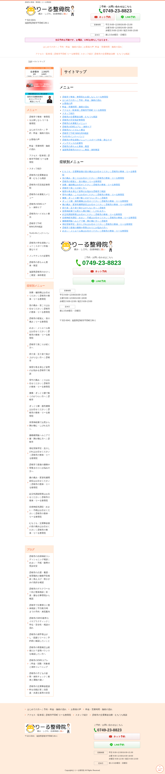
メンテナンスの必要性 (72, 143)
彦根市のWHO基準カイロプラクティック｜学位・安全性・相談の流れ (39, 623)
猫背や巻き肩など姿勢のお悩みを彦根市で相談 (84, 191)
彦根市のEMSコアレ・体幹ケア (77, 127)
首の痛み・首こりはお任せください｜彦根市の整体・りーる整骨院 (93, 178)
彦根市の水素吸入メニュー (74, 123)
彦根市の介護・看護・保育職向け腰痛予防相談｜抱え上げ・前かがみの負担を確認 (39, 577)
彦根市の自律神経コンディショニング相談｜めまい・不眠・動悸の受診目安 (39, 561)
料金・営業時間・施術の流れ (108, 47)
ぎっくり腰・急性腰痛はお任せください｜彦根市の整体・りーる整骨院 (95, 201)
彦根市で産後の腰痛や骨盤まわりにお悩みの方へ (85, 228)
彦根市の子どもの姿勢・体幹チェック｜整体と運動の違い (39, 676)
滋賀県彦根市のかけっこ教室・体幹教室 (80, 150)
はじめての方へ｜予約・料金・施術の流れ (62, 47)
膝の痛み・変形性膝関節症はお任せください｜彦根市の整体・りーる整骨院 (97, 204)
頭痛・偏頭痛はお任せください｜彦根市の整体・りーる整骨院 (91, 185)
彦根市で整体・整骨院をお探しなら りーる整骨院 (85, 97)
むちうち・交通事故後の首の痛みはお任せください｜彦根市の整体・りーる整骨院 (39, 528)
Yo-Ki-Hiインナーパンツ (73, 136)
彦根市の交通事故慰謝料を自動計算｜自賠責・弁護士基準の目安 (39, 689)
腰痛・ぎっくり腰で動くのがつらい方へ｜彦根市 (85, 198)
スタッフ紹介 (87, 54)
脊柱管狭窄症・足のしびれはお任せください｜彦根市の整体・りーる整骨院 (97, 224)
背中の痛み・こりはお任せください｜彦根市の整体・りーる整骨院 (93, 195)
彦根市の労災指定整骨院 (73, 120)
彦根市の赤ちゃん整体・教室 (75, 146)
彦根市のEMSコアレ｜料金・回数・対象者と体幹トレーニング (39, 663)
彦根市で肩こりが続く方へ (74, 188)
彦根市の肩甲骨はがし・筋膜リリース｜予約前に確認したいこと (39, 637)
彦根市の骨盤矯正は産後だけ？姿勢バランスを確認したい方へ (39, 650)
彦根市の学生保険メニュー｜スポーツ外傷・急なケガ (87, 140)
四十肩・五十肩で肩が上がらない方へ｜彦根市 (84, 208)
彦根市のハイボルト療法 (73, 130)
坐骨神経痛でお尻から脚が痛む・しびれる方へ (84, 211)
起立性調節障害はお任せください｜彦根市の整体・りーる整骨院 (92, 214)
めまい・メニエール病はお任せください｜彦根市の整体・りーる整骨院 (95, 231)
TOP (30, 61)
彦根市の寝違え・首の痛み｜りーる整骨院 (81, 181)
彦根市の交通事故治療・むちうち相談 (111, 54)
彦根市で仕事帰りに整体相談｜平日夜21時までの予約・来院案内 (39, 608)
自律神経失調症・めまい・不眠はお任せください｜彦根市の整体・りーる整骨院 (99, 218)
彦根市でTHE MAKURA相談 (75, 133)
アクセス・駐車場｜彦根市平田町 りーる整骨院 (57, 54)
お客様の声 (89, 47)
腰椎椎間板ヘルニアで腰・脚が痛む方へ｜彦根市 (85, 221)
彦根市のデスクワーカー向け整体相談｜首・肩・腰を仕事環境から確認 (39, 594)
